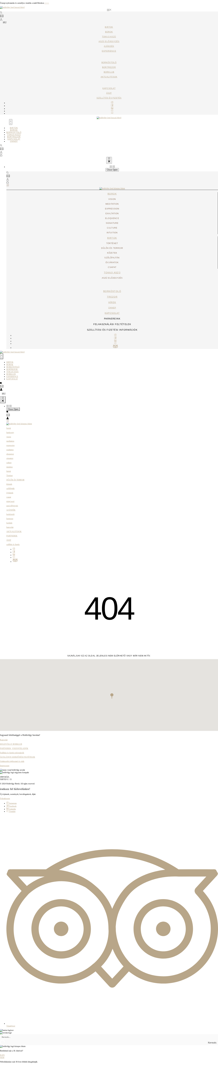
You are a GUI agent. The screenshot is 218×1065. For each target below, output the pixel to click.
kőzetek (9, 484)
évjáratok (9, 493)
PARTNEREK (11, 536)
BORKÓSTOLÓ (109, 62)
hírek (112, 302)
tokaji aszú (109, 37)
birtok (112, 238)
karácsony (10, 432)
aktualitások (109, 77)
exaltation (10, 450)
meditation (10, 441)
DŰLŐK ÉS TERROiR (15, 480)
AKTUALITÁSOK (14, 531)
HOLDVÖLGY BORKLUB (11, 744)
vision (8, 437)
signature (9, 458)
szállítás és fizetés (109, 98)
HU (5, 22)
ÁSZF (109, 93)
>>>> (47, 3)
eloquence (10, 454)
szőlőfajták (10, 488)
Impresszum (4, 766)
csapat (8, 497)
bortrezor (109, 67)
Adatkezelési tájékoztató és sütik (12, 761)
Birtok (109, 27)
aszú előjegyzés (109, 41)
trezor (112, 297)
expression (10, 445)
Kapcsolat (4, 740)
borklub (109, 72)
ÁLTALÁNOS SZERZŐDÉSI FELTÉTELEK (17, 757)
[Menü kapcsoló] (10, 122)
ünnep (112, 308)
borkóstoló (112, 291)
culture (8, 463)
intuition (9, 467)
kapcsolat (109, 88)
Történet (9, 475)
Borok (109, 32)
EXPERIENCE (109, 51)
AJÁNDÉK (109, 46)
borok (112, 193)
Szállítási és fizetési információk (12, 753)
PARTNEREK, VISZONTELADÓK (14, 748)
